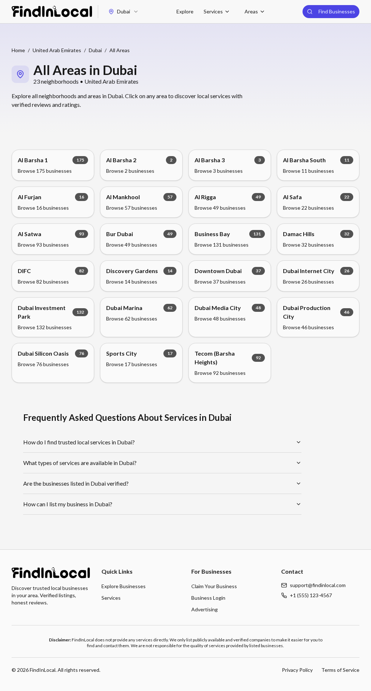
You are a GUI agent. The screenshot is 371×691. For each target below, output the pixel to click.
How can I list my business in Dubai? (67, 504)
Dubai (95, 50)
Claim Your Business (214, 586)
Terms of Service (340, 670)
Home (18, 50)
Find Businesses (336, 11)
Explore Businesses (123, 586)
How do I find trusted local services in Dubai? (79, 442)
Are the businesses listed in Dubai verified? (76, 483)
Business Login (208, 598)
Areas (251, 11)
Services (213, 11)
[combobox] (123, 11)
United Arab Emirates (57, 50)
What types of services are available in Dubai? (80, 462)
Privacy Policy (297, 670)
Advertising (204, 609)
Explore (184, 11)
